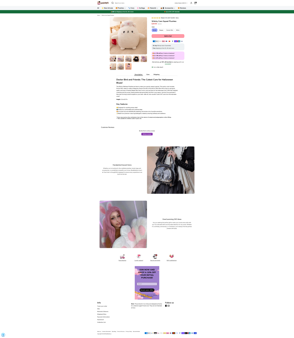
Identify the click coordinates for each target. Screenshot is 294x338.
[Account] (191, 3)
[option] (122, 11)
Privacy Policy (129, 331)
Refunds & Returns (102, 311)
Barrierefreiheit (136, 331)
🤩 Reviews (182, 8)
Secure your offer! (147, 290)
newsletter (168, 64)
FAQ (98, 309)
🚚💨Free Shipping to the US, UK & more (122, 11)
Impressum (100, 319)
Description (138, 74)
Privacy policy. (150, 296)
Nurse (154, 30)
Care (148, 74)
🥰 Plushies (120, 8)
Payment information (103, 317)
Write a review (147, 134)
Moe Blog (114, 331)
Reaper (161, 30)
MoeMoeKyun (108, 333)
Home (98, 15)
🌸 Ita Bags (141, 8)
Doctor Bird (169, 30)
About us (99, 331)
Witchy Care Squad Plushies (108, 15)
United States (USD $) (180, 3)
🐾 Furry (131, 8)
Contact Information (106, 331)
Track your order (102, 306)
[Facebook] (166, 306)
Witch (177, 30)
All (98, 8)
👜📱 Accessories (167, 8)
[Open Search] (112, 2)
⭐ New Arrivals (107, 8)
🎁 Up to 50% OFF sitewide (172, 11)
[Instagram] (169, 306)
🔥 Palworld (151, 8)
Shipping (156, 74)
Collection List (101, 322)
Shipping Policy (101, 314)
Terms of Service (121, 331)
